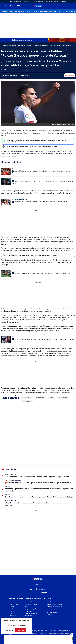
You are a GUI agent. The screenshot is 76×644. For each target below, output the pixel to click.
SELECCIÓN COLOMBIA (45, 11)
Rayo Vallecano (40, 397)
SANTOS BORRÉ (32, 11)
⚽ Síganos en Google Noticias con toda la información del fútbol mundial (32, 255)
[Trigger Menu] (2, 6)
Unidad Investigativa (37, 1)
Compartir (71, 75)
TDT (26, 606)
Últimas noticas (18, 1)
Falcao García (26, 397)
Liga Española (27, 401)
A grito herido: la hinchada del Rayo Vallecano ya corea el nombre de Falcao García (41, 201)
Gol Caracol (27, 1)
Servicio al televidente (30, 602)
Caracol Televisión (14, 604)
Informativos (63, 1)
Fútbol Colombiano (10, 474)
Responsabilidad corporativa (54, 604)
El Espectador (12, 615)
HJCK (10, 611)
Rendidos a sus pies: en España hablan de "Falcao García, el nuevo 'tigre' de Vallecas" (49, 45)
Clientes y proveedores (31, 613)
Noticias (22, 625)
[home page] (11, 1)
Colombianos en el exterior (17, 45)
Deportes (13, 625)
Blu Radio (11, 606)
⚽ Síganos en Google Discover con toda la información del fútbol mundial (32, 146)
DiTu (10, 613)
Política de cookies (51, 610)
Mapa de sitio (28, 615)
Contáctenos (28, 611)
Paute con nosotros (30, 618)
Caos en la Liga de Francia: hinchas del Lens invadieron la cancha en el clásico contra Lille (42, 273)
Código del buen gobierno (31, 609)
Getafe (51, 397)
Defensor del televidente (31, 604)
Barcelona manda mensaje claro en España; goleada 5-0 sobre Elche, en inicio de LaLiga (39, 497)
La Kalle (11, 609)
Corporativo (50, 614)
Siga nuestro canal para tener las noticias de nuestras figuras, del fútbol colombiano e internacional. (36, 141)
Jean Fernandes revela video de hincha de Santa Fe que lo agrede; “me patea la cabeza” (38, 477)
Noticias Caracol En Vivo (51, 1)
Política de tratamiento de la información (54, 607)
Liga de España (63, 397)
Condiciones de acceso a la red (55, 602)
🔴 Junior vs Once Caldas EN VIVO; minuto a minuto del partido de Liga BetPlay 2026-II (38, 483)
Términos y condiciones (53, 612)
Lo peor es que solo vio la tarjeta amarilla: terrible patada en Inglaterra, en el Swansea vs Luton (44, 339)
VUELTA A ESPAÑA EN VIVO (17, 11)
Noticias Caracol (13, 602)
